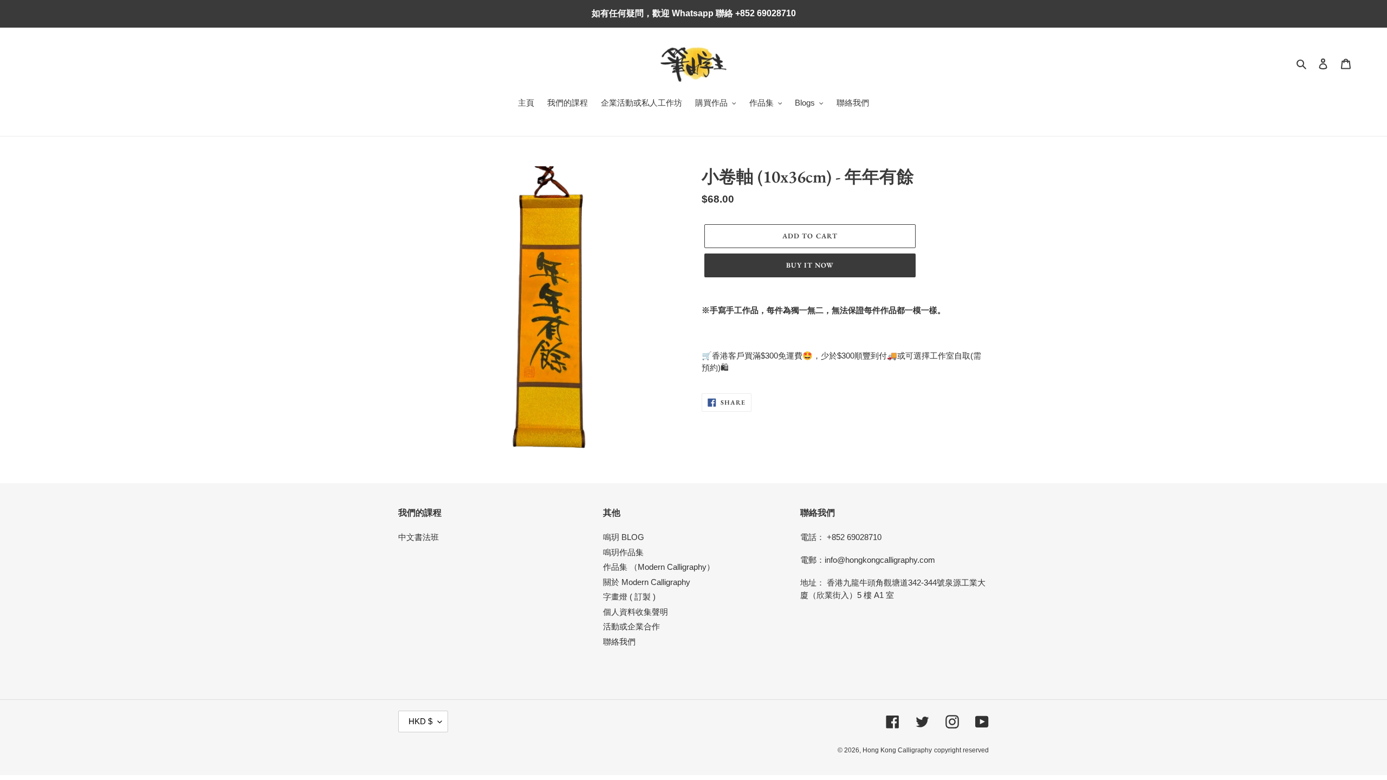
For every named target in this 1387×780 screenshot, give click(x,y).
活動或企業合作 (631, 626)
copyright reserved (961, 750)
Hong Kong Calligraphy (897, 750)
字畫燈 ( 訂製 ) (629, 596)
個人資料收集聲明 (635, 611)
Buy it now (810, 265)
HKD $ (420, 721)
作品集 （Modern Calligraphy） (659, 566)
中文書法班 (418, 537)
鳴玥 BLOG (623, 537)
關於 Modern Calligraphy (646, 582)
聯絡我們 (619, 641)
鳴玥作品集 (623, 552)
